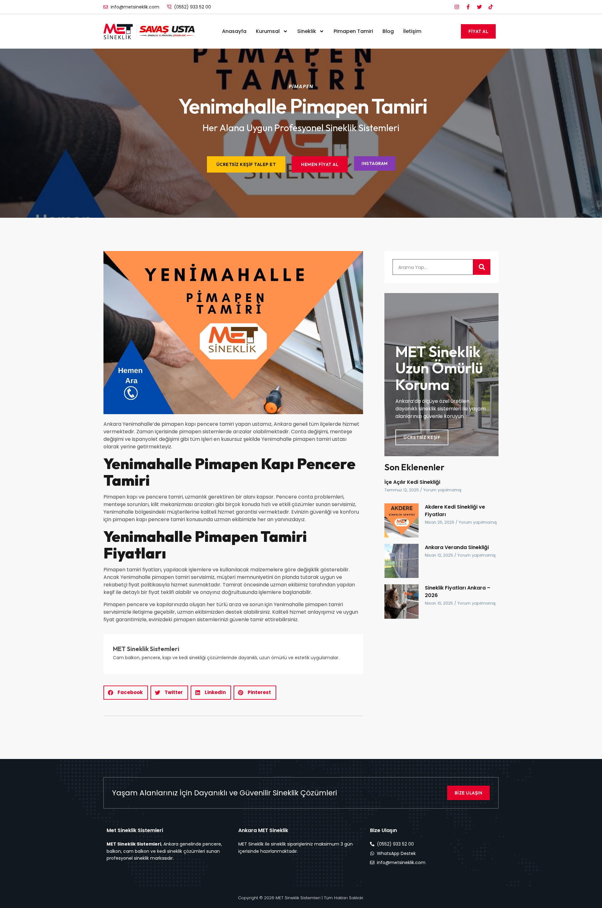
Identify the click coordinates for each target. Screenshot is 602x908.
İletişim (412, 31)
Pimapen (301, 86)
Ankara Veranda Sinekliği (457, 547)
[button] (125, 693)
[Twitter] (479, 6)
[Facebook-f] (468, 6)
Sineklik (306, 31)
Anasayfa (234, 31)
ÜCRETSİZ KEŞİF (422, 437)
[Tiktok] (490, 6)
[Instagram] (456, 6)
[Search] (481, 267)
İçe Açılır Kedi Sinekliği (412, 482)
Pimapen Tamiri (353, 31)
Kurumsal (268, 31)
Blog (388, 31)
